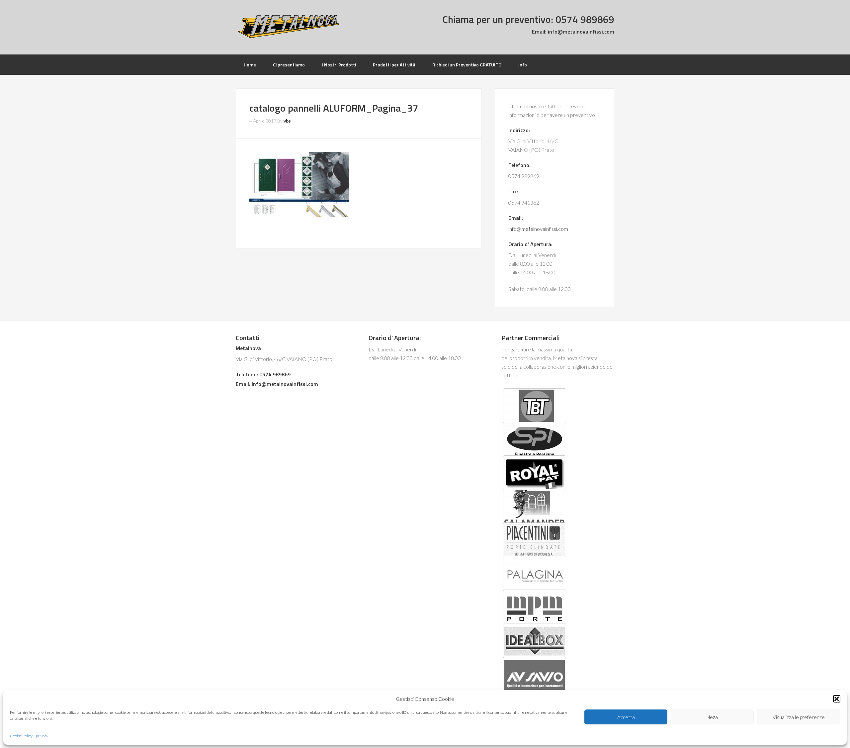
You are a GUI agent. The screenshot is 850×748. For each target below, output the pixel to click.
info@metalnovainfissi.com (580, 32)
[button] (836, 699)
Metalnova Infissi (289, 26)
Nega (712, 717)
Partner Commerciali (530, 337)
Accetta (626, 717)
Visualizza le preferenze (799, 717)
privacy (42, 735)
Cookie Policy (21, 735)
